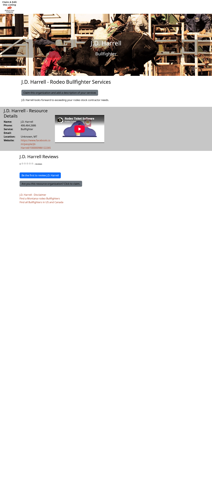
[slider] (27, 163)
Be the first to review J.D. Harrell (40, 175)
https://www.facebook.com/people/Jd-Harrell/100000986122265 (36, 144)
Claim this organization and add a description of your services (59, 92)
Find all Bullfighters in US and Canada (41, 202)
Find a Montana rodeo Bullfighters (40, 198)
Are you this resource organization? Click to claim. (51, 183)
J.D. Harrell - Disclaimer (33, 194)
